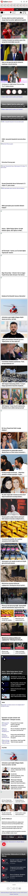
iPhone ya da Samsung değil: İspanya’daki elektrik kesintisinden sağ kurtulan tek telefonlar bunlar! (12, 827)
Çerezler (18, 892)
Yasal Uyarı (16, 894)
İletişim (7, 892)
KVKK (22, 892)
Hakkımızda (3, 892)
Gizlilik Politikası (13, 892)
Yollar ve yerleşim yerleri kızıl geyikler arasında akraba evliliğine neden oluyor (14, 832)
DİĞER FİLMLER (21, 837)
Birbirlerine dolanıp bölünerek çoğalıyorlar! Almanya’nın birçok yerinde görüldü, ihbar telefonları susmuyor (13, 822)
